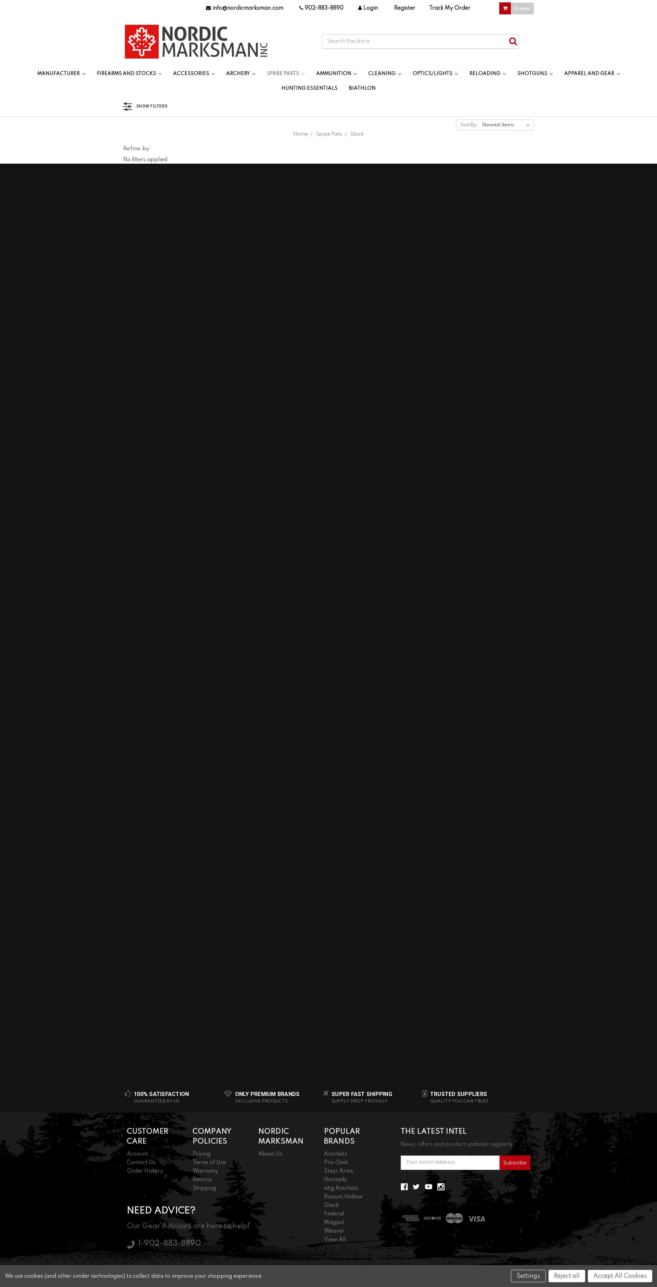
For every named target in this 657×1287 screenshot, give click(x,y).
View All (335, 1239)
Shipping (204, 1188)
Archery (238, 73)
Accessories (191, 73)
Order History (145, 1171)
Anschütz (335, 1154)
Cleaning (382, 73)
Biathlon (362, 88)
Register (404, 8)
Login (370, 8)
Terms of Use (209, 1162)
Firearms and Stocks (127, 73)
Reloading (485, 73)
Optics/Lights (433, 73)
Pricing (201, 1154)
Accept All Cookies (620, 1276)
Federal (334, 1214)
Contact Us (141, 1162)
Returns (202, 1180)
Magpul (334, 1222)
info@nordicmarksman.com (247, 8)
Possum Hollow (343, 1197)
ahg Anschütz (341, 1188)
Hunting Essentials (309, 88)
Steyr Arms (338, 1171)
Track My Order (450, 8)
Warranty (205, 1171)
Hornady (335, 1180)
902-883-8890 (324, 8)
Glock (331, 1205)
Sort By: (469, 125)
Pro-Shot (336, 1162)
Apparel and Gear (589, 73)
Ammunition (334, 73)
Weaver (334, 1231)
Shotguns (532, 73)
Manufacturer (59, 73)
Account (137, 1154)
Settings (528, 1276)
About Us (270, 1154)
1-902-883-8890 (169, 1243)
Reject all (567, 1276)
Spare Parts (283, 73)
